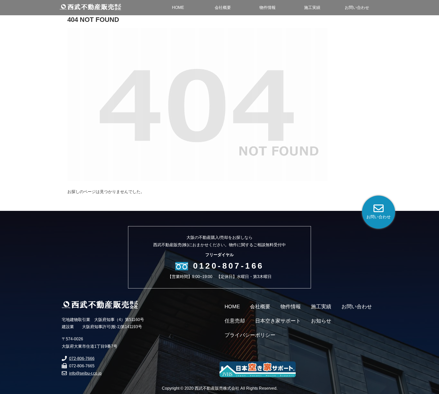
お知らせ (321, 321)
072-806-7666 (82, 358)
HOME (232, 306)
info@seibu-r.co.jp (85, 373)
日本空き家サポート (278, 321)
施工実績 (321, 306)
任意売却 (235, 321)
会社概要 (260, 306)
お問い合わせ (356, 306)
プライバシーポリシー (250, 335)
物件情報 (290, 306)
